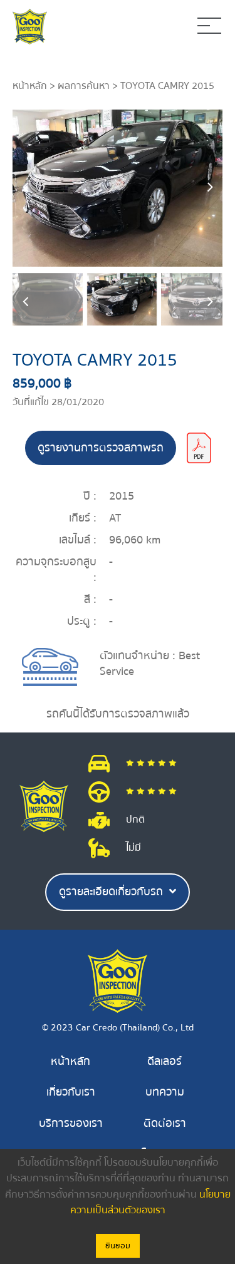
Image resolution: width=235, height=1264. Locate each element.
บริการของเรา (71, 1123)
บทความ (164, 1092)
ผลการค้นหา (84, 86)
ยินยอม (117, 1246)
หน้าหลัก (30, 86)
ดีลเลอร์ (164, 1061)
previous (25, 187)
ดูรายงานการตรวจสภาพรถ (101, 447)
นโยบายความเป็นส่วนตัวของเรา (150, 1202)
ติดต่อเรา (165, 1123)
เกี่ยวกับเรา (70, 1092)
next (210, 187)
